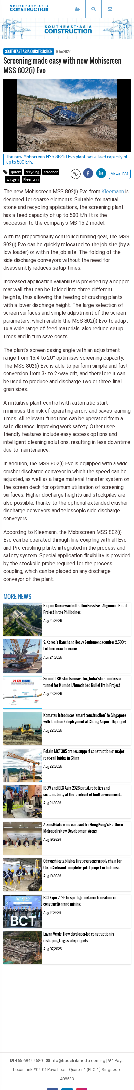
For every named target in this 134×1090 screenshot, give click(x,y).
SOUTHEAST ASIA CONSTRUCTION (28, 51)
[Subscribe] (77, 9)
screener (51, 171)
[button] (93, 9)
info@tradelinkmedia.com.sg (78, 1060)
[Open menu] (126, 9)
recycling (32, 171)
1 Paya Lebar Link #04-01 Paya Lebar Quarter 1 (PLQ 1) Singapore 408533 (68, 1069)
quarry (16, 171)
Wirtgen (13, 179)
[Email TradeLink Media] (109, 9)
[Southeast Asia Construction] (39, 9)
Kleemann (31, 179)
